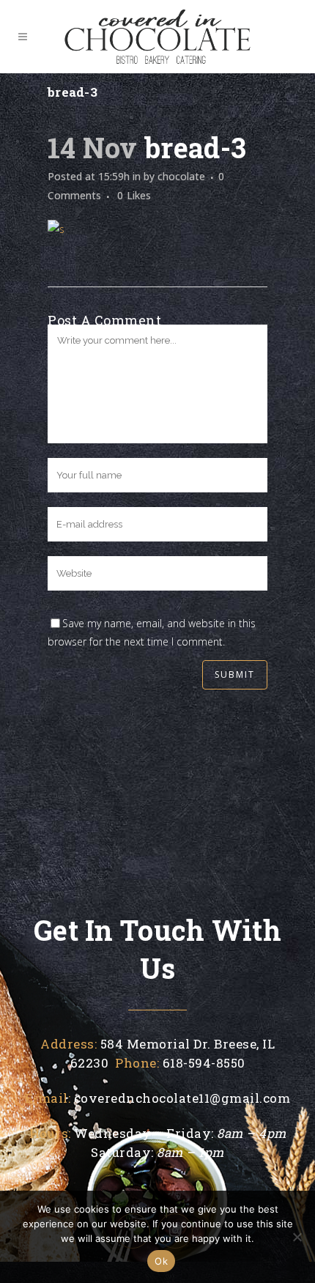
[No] (296, 1237)
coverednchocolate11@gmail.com (182, 1098)
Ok (161, 1261)
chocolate (181, 176)
